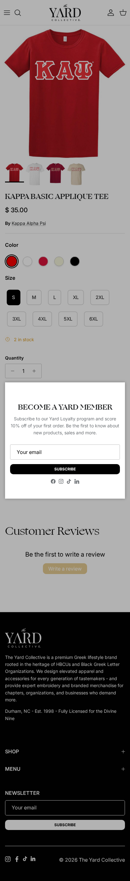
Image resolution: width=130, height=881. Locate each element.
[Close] (114, 393)
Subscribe (65, 469)
